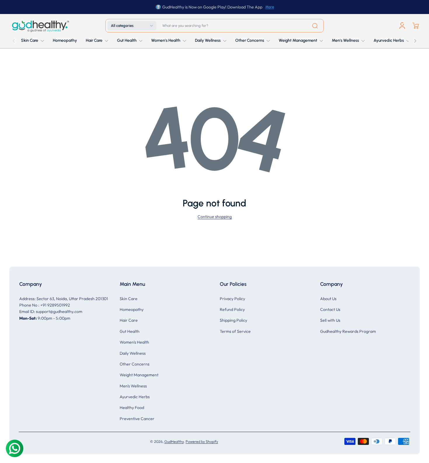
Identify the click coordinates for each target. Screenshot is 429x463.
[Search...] (315, 25)
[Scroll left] (13, 39)
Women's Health (134, 342)
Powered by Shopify (202, 441)
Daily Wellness (133, 353)
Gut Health (129, 331)
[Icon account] (402, 25)
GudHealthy (174, 441)
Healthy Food (132, 407)
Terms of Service (235, 331)
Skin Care (128, 298)
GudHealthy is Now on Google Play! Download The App (212, 7)
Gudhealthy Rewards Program (348, 331)
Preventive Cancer (137, 418)
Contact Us (330, 309)
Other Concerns (134, 364)
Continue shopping (215, 216)
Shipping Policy (233, 320)
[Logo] (40, 26)
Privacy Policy (232, 298)
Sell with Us (330, 320)
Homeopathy (132, 309)
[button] (131, 25)
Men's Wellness (133, 386)
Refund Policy (232, 309)
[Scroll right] (415, 39)
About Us (328, 298)
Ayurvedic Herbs (135, 396)
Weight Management (139, 374)
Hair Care (129, 320)
